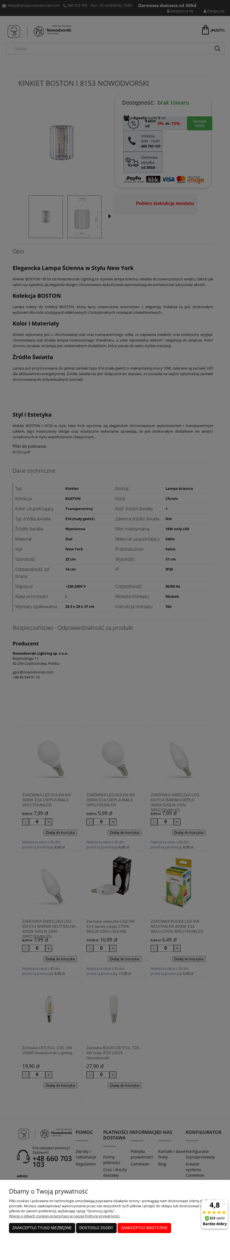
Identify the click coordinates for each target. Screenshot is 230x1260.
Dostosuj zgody (96, 1228)
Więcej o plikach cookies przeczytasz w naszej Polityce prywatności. (64, 1216)
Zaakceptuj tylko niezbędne (42, 1228)
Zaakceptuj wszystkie (144, 1228)
